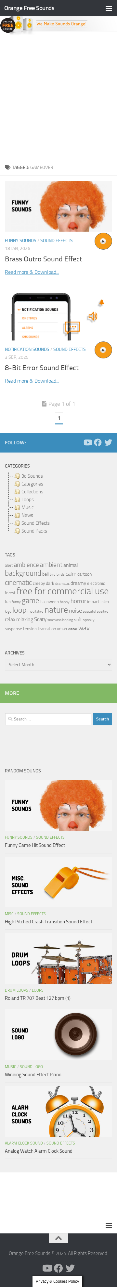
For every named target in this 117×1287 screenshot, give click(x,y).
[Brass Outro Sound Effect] (58, 206)
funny (16, 602)
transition (47, 629)
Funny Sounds (20, 240)
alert (9, 565)
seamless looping (60, 620)
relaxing (24, 619)
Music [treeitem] (27, 507)
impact (93, 601)
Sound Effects (56, 240)
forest (10, 592)
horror (78, 601)
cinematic (18, 582)
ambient (51, 565)
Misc (9, 914)
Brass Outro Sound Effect (43, 259)
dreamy (78, 583)
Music (10, 1066)
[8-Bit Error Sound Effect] (58, 314)
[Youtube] (87, 442)
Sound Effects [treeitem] (35, 523)
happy (65, 602)
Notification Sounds (27, 349)
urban (62, 628)
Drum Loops (16, 990)
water (72, 629)
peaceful (89, 611)
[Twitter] (108, 442)
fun (8, 601)
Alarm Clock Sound (24, 1143)
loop (19, 610)
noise (75, 610)
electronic (96, 583)
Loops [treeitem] (27, 500)
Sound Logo (31, 1066)
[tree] (58, 503)
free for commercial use (63, 591)
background (23, 573)
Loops (38, 990)
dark (50, 583)
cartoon (84, 574)
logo (8, 611)
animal (70, 565)
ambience (26, 565)
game (30, 600)
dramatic (62, 583)
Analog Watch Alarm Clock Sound (38, 1151)
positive (103, 611)
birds (61, 574)
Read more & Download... (32, 272)
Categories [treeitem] (32, 484)
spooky (89, 620)
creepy (39, 583)
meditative (36, 611)
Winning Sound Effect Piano (33, 1075)
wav (84, 628)
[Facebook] (98, 442)
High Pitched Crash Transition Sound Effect (48, 922)
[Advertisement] (58, 98)
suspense (13, 628)
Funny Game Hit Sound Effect (35, 845)
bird (53, 574)
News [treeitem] (27, 515)
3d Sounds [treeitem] (32, 476)
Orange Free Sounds (29, 8)
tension (30, 628)
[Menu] (109, 8)
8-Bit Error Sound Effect (42, 368)
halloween (49, 601)
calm (71, 574)
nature (56, 609)
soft (78, 619)
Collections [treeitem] (32, 492)
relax (10, 619)
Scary (40, 619)
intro (104, 601)
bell (45, 574)
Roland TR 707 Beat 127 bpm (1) (38, 998)
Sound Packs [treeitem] (34, 531)
